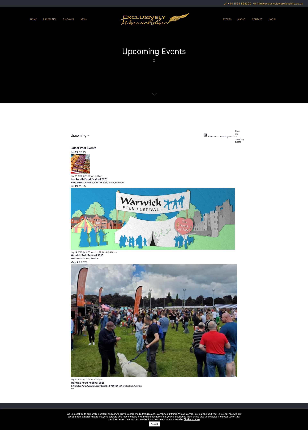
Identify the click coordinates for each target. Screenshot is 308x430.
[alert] (236, 136)
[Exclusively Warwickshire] (154, 19)
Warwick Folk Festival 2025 (87, 255)
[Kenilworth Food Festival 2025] (80, 172)
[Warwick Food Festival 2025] (154, 376)
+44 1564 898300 (239, 3)
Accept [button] (154, 424)
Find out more (192, 419)
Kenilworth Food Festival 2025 (89, 179)
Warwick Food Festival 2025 (87, 382)
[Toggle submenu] (50, 38)
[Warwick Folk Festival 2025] (153, 248)
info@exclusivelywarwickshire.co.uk (280, 3)
